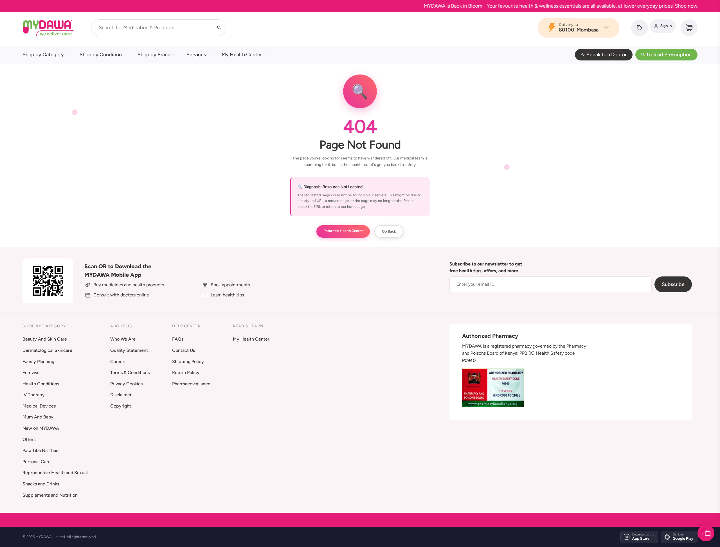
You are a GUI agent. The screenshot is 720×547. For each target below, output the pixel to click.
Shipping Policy (188, 361)
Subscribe (673, 284)
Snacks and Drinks (40, 484)
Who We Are (123, 339)
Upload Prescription (669, 54)
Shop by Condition (101, 54)
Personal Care (36, 461)
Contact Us (183, 350)
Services (196, 54)
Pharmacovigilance (191, 383)
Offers (28, 439)
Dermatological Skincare (47, 350)
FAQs (177, 339)
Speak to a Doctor (606, 54)
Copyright (120, 406)
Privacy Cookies (126, 383)
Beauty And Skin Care (44, 339)
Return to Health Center (343, 231)
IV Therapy (33, 394)
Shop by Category (43, 54)
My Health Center (242, 54)
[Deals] (639, 27)
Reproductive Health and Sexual (55, 472)
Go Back (389, 231)
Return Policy (185, 372)
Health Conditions (40, 383)
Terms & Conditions (130, 372)
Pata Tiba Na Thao (40, 450)
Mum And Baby (37, 417)
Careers (118, 361)
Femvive (31, 372)
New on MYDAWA (40, 428)
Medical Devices (39, 406)
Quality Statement (129, 350)
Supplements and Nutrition (50, 495)
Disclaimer (121, 394)
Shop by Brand (154, 54)
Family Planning (38, 361)
